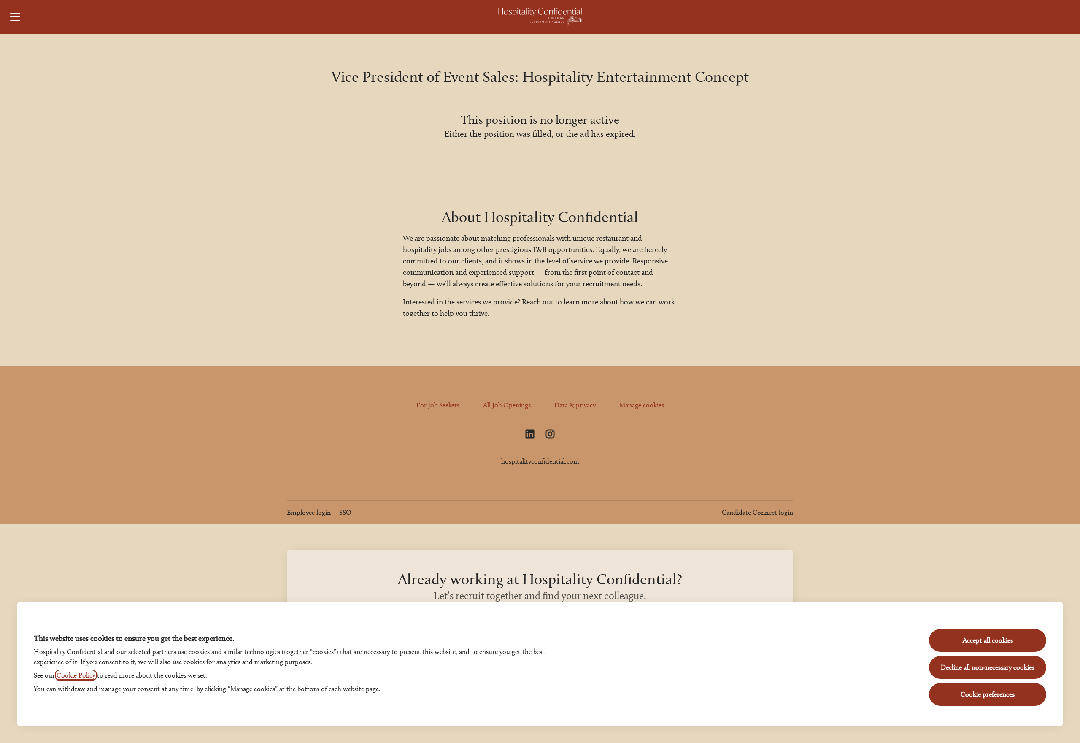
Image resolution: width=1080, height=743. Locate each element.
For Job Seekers (437, 405)
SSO (345, 512)
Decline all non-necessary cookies (987, 667)
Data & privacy (575, 405)
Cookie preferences (988, 694)
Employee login (309, 512)
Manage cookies (641, 405)
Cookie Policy (76, 675)
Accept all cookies (988, 640)
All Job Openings (507, 405)
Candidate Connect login (757, 512)
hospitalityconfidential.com (540, 461)
